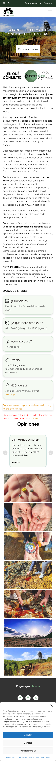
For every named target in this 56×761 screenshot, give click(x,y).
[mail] (4, 3)
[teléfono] (9, 3)
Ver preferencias (28, 750)
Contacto (48, 3)
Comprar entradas (28, 49)
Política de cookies (13, 757)
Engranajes (28, 686)
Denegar (28, 743)
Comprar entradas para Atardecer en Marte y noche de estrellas (27, 407)
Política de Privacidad (30, 757)
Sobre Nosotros (33, 3)
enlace (34, 418)
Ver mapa (10, 394)
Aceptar (28, 735)
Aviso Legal (45, 757)
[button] (51, 705)
